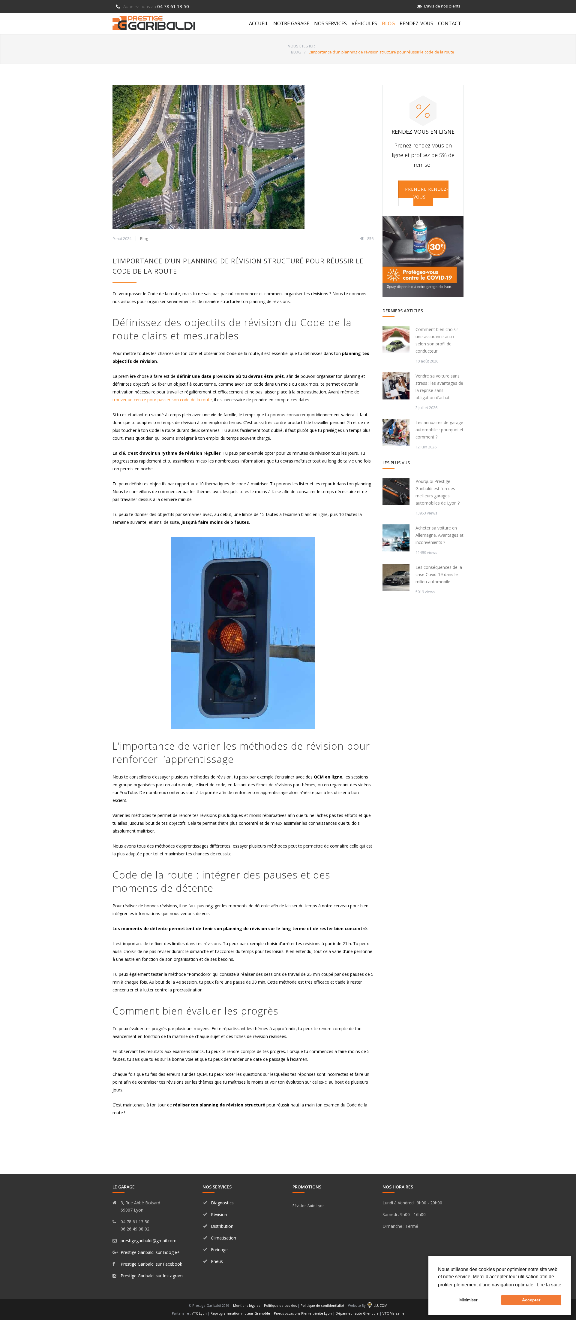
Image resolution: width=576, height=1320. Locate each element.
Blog (144, 238)
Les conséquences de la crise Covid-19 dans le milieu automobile (439, 574)
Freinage (219, 1249)
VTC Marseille (393, 1313)
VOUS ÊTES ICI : (301, 46)
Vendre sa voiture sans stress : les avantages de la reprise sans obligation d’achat (439, 386)
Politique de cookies (280, 1305)
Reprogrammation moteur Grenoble (240, 1313)
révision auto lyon (308, 1205)
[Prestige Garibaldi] (153, 23)
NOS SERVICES (330, 23)
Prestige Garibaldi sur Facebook (151, 1264)
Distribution (222, 1226)
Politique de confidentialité (322, 1305)
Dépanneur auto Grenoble (357, 1313)
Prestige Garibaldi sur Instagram (152, 1276)
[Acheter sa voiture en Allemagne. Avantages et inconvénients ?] (396, 537)
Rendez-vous (416, 23)
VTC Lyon (199, 1313)
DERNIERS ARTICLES (402, 311)
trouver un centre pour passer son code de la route (162, 399)
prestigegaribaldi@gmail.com (148, 1240)
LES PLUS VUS (396, 463)
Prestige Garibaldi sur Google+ (150, 1252)
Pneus (217, 1261)
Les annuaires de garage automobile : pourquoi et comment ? (440, 430)
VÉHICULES (364, 23)
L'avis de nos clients (442, 6)
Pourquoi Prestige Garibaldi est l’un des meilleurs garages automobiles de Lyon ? (438, 492)
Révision (219, 1214)
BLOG (388, 23)
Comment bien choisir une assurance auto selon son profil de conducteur (437, 340)
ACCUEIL (258, 23)
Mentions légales (246, 1305)
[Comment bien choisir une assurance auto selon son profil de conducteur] (396, 339)
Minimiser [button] (468, 1299)
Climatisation (223, 1238)
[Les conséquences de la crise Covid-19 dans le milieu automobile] (396, 577)
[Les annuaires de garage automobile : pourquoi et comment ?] (396, 432)
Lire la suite (549, 1284)
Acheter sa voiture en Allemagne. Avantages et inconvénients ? (440, 535)
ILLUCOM (380, 1305)
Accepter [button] (531, 1299)
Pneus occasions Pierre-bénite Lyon (303, 1313)
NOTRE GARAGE (291, 23)
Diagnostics (222, 1203)
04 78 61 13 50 (156, 6)
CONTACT (449, 23)
